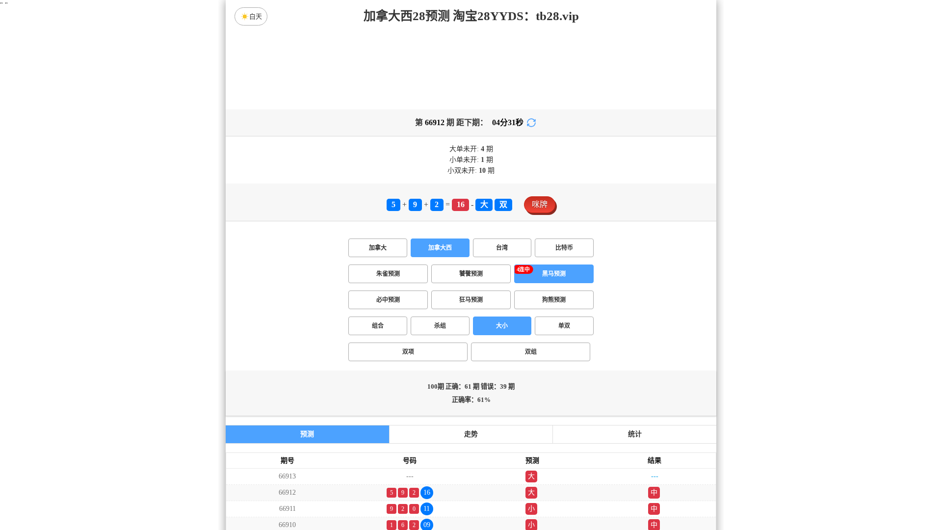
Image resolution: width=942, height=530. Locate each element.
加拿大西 (440, 247)
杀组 (440, 325)
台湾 (502, 247)
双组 (531, 351)
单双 (564, 325)
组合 (378, 325)
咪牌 (540, 204)
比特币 (564, 247)
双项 (408, 351)
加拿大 (378, 247)
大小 (502, 325)
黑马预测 (554, 273)
